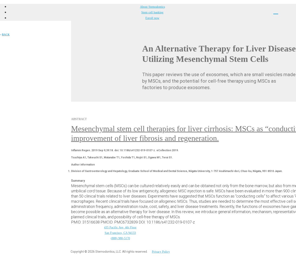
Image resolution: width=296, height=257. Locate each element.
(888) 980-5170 (120, 238)
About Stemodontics (152, 6)
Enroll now (152, 18)
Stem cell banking (152, 12)
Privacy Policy (161, 251)
